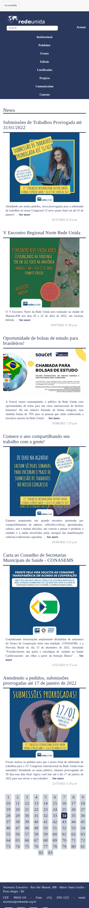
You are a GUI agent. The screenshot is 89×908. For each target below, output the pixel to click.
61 (64, 834)
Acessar (81, 27)
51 (55, 828)
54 (83, 828)
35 (73, 815)
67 (36, 840)
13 (36, 803)
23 (45, 809)
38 (18, 821)
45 (83, 821)
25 (64, 809)
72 (83, 840)
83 (50, 852)
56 (18, 834)
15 (55, 803)
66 (27, 840)
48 (27, 828)
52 (64, 828)
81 (83, 846)
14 (45, 803)
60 (55, 834)
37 (8, 821)
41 (45, 821)
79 (64, 846)
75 (27, 846)
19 (8, 809)
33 (55, 815)
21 (27, 809)
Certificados (44, 70)
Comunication (44, 86)
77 (45, 846)
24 (55, 809)
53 (73, 828)
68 (45, 840)
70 (64, 840)
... (23, 214)
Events (44, 53)
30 (27, 815)
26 (73, 809)
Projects (45, 78)
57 (27, 834)
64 (8, 840)
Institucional (44, 37)
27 (83, 809)
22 (36, 809)
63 (83, 834)
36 (83, 815)
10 (8, 803)
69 (55, 840)
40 (36, 821)
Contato (45, 94)
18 (83, 803)
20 (18, 809)
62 (73, 834)
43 (64, 821)
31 (36, 815)
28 (8, 815)
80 (73, 846)
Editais (44, 61)
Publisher (44, 45)
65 (18, 840)
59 (45, 834)
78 (55, 846)
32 (45, 815)
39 (27, 821)
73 (8, 846)
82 (41, 852)
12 (27, 803)
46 (8, 828)
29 (18, 815)
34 (64, 815)
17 (73, 803)
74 (18, 846)
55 (8, 834)
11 (18, 803)
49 (36, 828)
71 (73, 840)
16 (64, 803)
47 (18, 828)
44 (73, 821)
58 (36, 834)
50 (45, 828)
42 (55, 821)
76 (36, 846)
